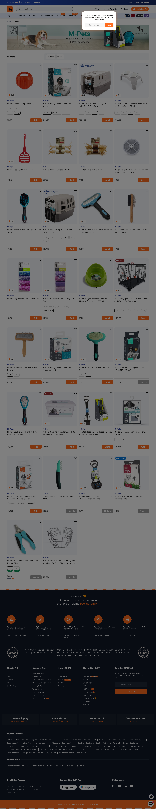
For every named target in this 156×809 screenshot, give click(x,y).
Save (109, 25)
